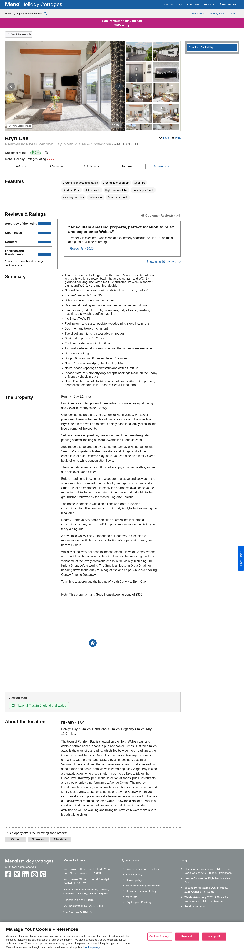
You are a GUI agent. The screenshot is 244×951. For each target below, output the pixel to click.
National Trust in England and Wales (41, 705)
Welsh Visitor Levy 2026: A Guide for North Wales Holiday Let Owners (206, 899)
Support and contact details (142, 868)
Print (178, 137)
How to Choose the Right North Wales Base (207, 880)
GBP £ (208, 4)
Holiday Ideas (217, 13)
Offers (233, 13)
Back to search (21, 34)
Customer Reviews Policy (141, 891)
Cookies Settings (159, 936)
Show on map (162, 166)
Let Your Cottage (173, 4)
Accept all (214, 936)
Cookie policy (134, 880)
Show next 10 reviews (161, 261)
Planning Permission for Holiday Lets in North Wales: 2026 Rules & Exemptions (208, 870)
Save (166, 137)
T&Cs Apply (122, 25)
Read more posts (194, 906)
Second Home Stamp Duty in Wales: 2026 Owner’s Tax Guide (206, 889)
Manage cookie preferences (143, 885)
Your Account (229, 4)
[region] (122, 936)
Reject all (187, 936)
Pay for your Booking (138, 902)
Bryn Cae (17, 138)
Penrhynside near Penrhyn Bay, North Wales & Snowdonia (72, 144)
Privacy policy (134, 874)
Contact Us (193, 4)
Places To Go (197, 13)
